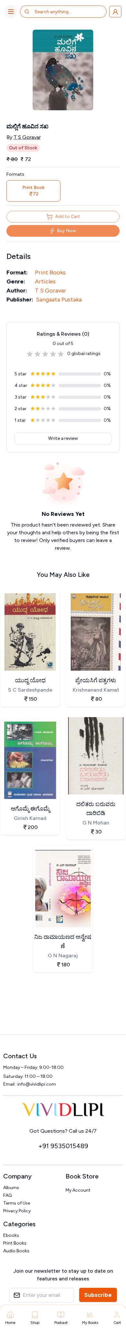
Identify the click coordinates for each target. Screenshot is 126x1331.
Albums (11, 1187)
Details (18, 256)
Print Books (50, 272)
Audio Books (16, 1251)
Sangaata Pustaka (59, 299)
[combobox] (60, 11)
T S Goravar (27, 137)
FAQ (7, 1195)
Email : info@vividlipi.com (29, 1084)
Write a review (63, 438)
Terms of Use (16, 1203)
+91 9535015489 (63, 1146)
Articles (45, 281)
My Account (78, 1190)
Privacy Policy (17, 1211)
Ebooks (11, 1235)
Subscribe (98, 1294)
